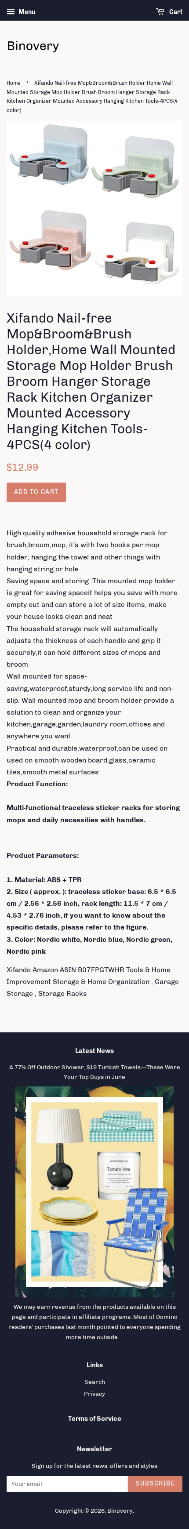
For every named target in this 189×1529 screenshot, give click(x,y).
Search (94, 1381)
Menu (26, 12)
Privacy (94, 1393)
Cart (175, 12)
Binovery (120, 1510)
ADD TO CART (36, 492)
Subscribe (155, 1483)
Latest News (94, 1051)
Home (14, 83)
